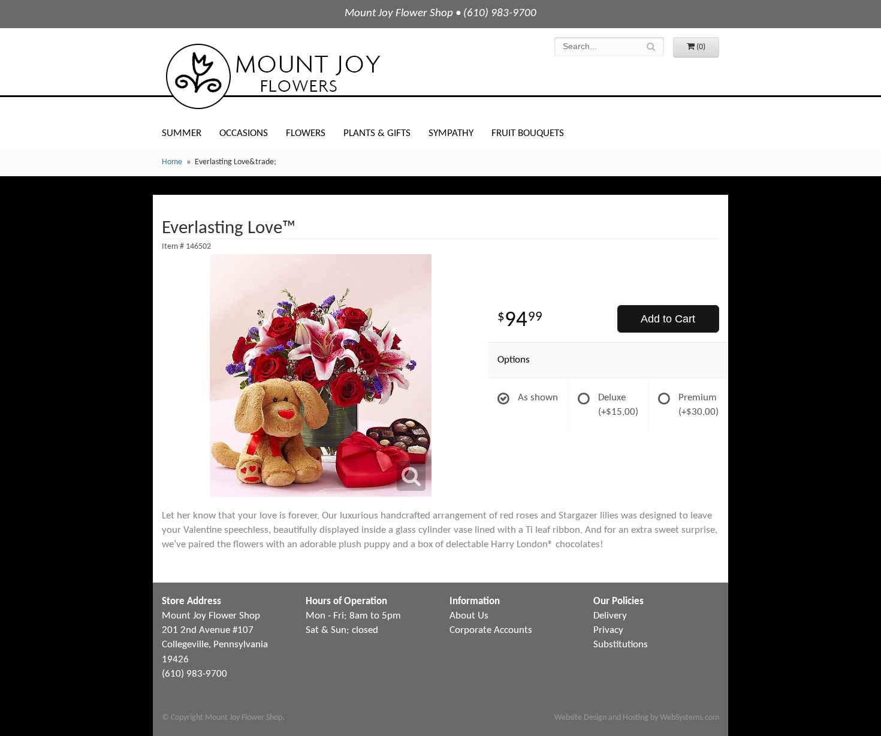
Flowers (305, 133)
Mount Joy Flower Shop (272, 76)
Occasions (243, 133)
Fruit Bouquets (527, 133)
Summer (181, 133)
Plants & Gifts (377, 133)
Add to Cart (668, 319)
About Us (468, 616)
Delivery (610, 616)
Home (172, 162)
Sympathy (451, 133)
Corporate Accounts (490, 630)
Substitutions (620, 645)
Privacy (608, 630)
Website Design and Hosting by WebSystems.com (636, 718)
